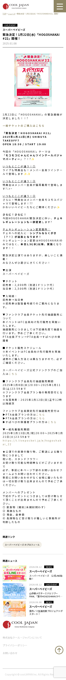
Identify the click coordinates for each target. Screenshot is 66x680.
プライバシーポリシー (15, 645)
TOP (4, 13)
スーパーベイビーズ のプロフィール (22, 544)
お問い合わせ (10, 653)
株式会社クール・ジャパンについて (22, 637)
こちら (13, 374)
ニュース (11, 13)
